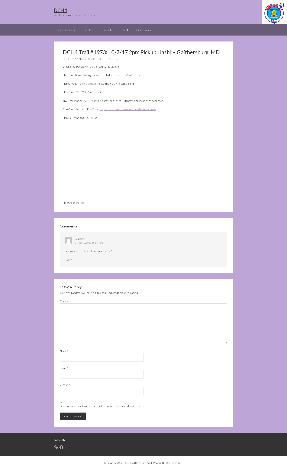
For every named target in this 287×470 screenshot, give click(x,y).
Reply (68, 259)
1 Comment (113, 58)
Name (64, 351)
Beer (168, 462)
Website (65, 384)
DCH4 (60, 10)
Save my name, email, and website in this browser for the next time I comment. (104, 406)
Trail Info (80, 202)
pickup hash (90, 83)
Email (64, 368)
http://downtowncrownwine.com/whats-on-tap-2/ (128, 109)
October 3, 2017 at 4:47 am (88, 242)
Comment (66, 301)
